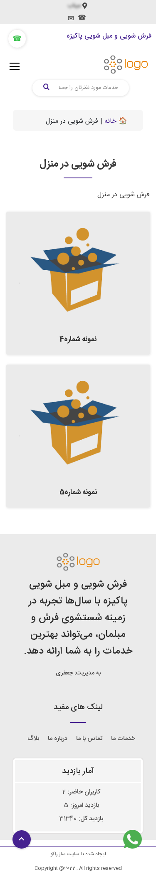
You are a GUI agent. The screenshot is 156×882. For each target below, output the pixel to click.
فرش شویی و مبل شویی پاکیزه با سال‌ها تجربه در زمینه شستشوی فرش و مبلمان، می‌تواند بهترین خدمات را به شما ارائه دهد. (78, 618)
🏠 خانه (115, 121)
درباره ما (57, 738)
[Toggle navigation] (14, 66)
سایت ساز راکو (64, 854)
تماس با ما (89, 738)
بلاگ (33, 738)
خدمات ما (123, 738)
